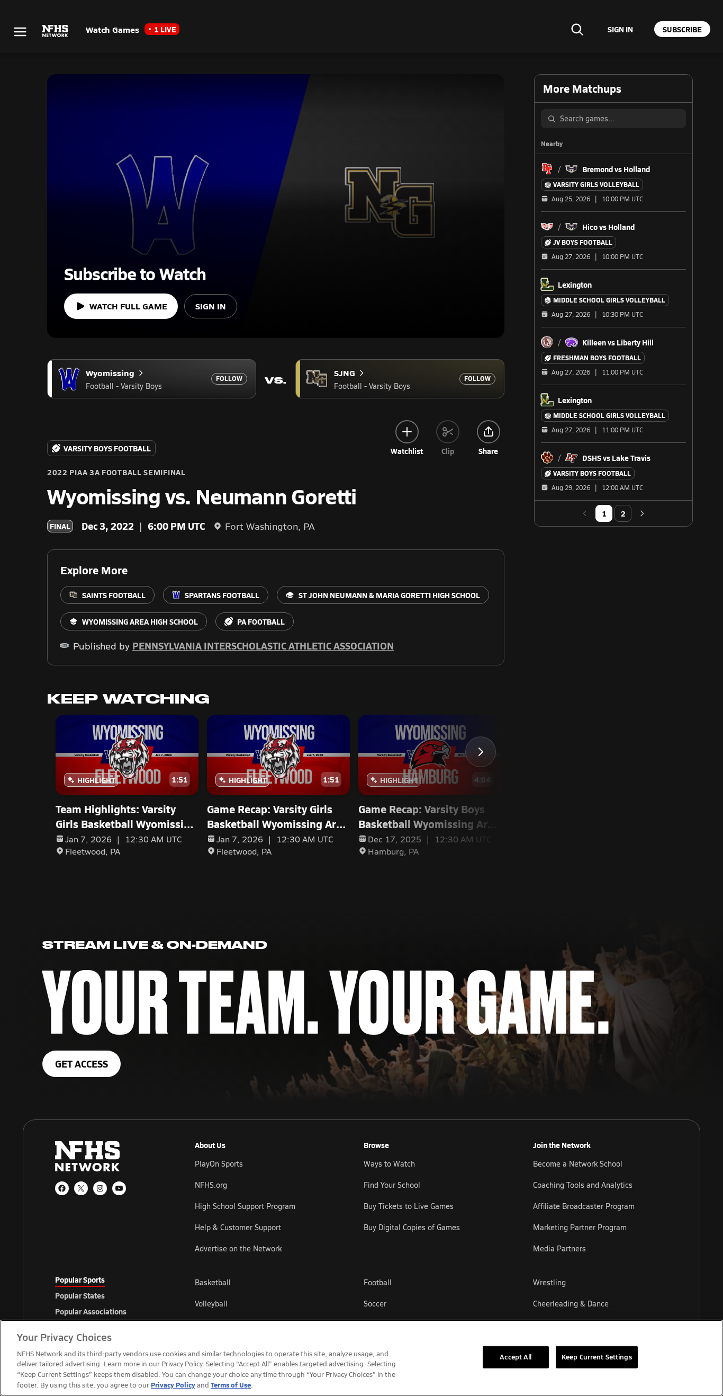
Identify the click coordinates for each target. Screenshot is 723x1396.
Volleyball (211, 1304)
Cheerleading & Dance (571, 1304)
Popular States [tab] (80, 1295)
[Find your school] (576, 29)
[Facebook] (62, 1188)
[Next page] (642, 513)
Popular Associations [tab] (90, 1311)
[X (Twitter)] (81, 1188)
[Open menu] (20, 31)
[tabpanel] (431, 1303)
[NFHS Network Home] (55, 31)
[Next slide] (480, 751)
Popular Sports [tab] (80, 1279)
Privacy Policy (173, 1385)
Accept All (515, 1357)
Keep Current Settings (597, 1357)
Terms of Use (231, 1385)
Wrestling (549, 1282)
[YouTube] (119, 1188)
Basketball (213, 1282)
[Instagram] (100, 1188)
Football (378, 1282)
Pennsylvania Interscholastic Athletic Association (263, 645)
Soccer (375, 1304)
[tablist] (108, 1295)
